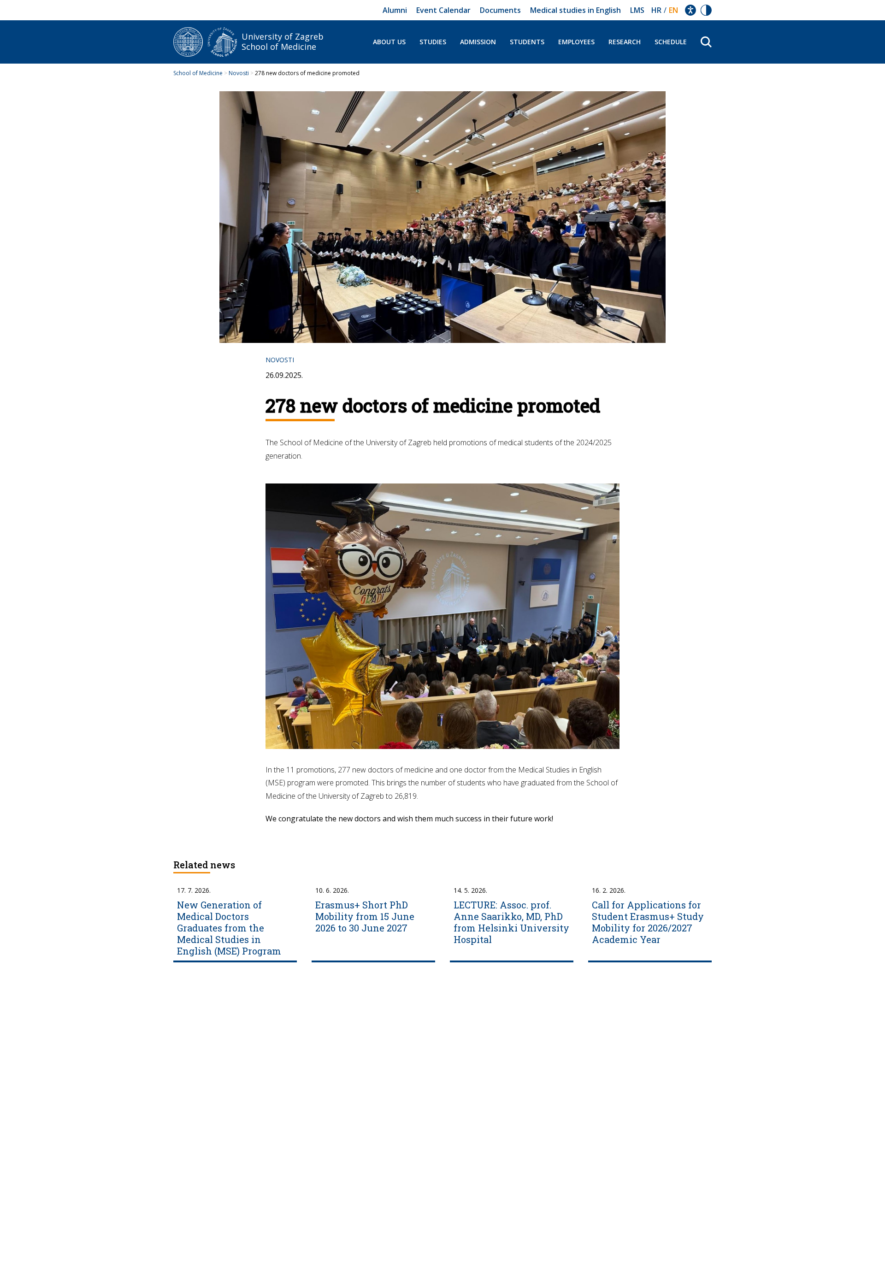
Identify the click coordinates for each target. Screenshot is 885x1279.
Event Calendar (443, 10)
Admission (478, 41)
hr (656, 10)
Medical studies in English (575, 10)
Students (527, 41)
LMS (637, 10)
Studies (432, 41)
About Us (389, 41)
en (673, 10)
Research (624, 41)
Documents (500, 10)
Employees (576, 41)
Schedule (671, 41)
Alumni (395, 10)
